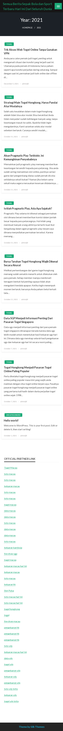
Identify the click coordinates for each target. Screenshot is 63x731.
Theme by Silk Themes (31, 726)
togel (9, 44)
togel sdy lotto (11, 701)
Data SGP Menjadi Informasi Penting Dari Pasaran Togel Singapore (28, 320)
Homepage (27, 28)
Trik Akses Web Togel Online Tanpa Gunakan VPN (30, 51)
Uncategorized (13, 415)
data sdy (8, 658)
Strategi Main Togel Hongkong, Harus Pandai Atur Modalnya (30, 104)
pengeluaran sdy (12, 670)
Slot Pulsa (9, 590)
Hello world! (11, 420)
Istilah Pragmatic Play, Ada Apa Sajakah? (28, 208)
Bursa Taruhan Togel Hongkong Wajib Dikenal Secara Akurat (31, 263)
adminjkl (25, 84)
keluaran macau (12, 572)
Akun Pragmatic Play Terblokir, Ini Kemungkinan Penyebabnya (24, 157)
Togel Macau (10, 467)
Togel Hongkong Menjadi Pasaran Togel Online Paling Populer (27, 369)
